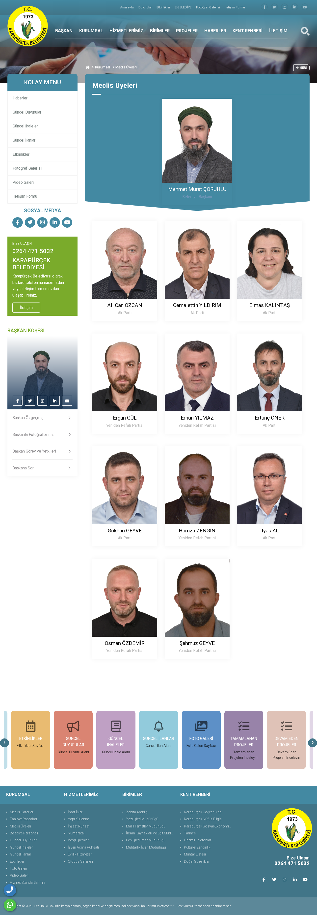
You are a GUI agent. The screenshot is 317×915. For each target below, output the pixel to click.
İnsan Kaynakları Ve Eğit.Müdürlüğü (150, 833)
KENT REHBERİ (248, 30)
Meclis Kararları (22, 812)
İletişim (26, 307)
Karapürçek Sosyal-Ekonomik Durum (208, 826)
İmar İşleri (75, 812)
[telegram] (274, 7)
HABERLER (215, 30)
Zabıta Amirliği (137, 812)
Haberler (20, 98)
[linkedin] (294, 7)
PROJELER (187, 30)
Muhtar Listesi (195, 854)
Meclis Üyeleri (20, 826)
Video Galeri (23, 182)
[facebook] (264, 7)
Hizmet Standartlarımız (27, 882)
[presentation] (4, 742)
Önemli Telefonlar (197, 840)
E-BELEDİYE (183, 7)
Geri (303, 67)
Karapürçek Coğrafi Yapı (203, 812)
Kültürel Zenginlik (197, 847)
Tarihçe (190, 833)
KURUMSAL (91, 30)
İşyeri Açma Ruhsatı (83, 847)
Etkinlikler (164, 7)
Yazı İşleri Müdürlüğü (142, 819)
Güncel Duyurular (27, 112)
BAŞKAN (64, 30)
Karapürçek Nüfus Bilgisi (203, 819)
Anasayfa (127, 7)
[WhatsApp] (10, 905)
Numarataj (76, 833)
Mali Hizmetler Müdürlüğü (145, 826)
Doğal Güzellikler (197, 861)
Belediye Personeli (24, 833)
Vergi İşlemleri (78, 840)
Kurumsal (102, 67)
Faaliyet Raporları (23, 819)
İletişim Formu (235, 7)
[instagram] (284, 7)
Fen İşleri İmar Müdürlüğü (145, 840)
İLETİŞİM (278, 30)
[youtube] (304, 7)
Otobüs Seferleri (80, 861)
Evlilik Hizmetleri (80, 854)
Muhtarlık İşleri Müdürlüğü (146, 847)
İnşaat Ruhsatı (79, 826)
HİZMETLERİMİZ (126, 30)
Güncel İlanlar (24, 140)
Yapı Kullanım (78, 819)
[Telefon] (10, 890)
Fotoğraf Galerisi (208, 7)
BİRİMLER (160, 30)
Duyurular (145, 7)
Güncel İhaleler (25, 126)
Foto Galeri (18, 868)
